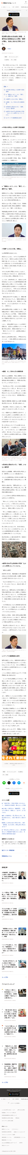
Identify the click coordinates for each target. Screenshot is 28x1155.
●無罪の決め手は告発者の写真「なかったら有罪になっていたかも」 (15, 113)
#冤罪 (6, 56)
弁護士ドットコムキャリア (19, 1131)
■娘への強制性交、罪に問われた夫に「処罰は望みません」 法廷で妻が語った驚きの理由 (14, 817)
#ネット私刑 (13, 59)
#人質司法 (7, 59)
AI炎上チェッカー (5, 1145)
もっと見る (5, 977)
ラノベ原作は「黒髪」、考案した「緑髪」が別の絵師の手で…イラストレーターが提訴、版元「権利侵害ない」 (9, 896)
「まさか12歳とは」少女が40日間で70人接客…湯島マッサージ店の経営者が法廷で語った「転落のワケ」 (10, 1030)
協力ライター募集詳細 (8, 850)
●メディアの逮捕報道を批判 (14, 118)
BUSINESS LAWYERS (6, 1131)
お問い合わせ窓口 (21, 1109)
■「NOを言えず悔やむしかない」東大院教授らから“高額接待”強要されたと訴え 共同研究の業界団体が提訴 (14, 832)
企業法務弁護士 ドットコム (19, 1137)
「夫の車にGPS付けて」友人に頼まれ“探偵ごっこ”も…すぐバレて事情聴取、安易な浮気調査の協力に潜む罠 (9, 965)
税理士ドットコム (5, 1129)
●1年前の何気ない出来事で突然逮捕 (15, 90)
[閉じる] (26, 10)
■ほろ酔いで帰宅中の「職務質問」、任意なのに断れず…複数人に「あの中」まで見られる (14, 810)
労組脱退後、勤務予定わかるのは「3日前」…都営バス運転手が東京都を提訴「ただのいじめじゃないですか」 (10, 1069)
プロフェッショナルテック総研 (8, 1134)
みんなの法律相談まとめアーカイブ (9, 1142)
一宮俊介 (9, 48)
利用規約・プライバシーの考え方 (9, 1112)
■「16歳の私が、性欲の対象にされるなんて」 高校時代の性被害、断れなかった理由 (14, 804)
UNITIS (20, 1142)
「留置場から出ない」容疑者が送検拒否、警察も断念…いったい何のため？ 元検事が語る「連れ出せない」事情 (9, 932)
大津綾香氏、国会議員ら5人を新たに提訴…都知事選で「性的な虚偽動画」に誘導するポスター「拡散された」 (9, 876)
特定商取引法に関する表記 (7, 1118)
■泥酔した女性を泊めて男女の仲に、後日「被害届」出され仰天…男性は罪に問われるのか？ (14, 824)
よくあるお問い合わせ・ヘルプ (8, 1109)
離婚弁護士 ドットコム (6, 1140)
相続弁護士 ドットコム (6, 1137)
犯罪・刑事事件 (15, 7)
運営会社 (17, 1118)
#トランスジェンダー (13, 56)
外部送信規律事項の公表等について (9, 1115)
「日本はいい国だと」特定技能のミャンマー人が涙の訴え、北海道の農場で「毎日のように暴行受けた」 (10, 994)
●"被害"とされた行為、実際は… (15, 99)
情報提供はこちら (7, 856)
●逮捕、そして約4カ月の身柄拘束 (15, 103)
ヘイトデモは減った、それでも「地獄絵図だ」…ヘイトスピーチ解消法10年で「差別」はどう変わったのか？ (9, 948)
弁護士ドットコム (6, 7)
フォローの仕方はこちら (14, 11)
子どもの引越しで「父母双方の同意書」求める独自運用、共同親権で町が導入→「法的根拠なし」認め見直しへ (9, 912)
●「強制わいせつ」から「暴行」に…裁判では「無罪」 (15, 95)
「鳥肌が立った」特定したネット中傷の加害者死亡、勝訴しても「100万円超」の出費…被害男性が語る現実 (10, 1051)
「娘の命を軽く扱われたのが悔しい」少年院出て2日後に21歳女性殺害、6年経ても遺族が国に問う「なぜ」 (10, 1014)
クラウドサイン (15, 1129)
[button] (24, 782)
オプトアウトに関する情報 (7, 1120)
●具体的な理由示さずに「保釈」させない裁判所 (15, 107)
